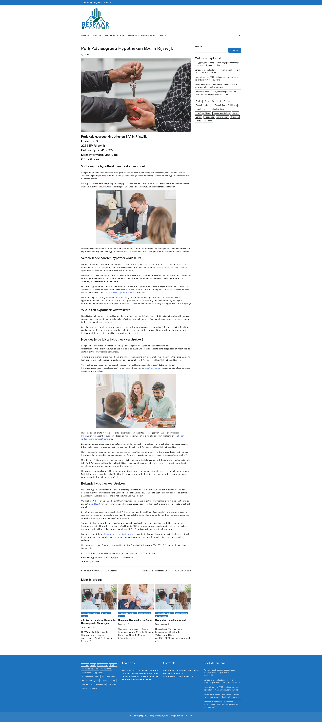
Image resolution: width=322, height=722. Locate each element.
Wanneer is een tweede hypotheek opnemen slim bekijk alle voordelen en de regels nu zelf (221, 704)
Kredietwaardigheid (221, 113)
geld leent (95, 504)
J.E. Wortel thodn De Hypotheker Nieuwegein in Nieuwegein (98, 622)
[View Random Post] (234, 35)
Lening (198, 117)
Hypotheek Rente (203, 113)
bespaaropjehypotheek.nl (162, 715)
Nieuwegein (106, 613)
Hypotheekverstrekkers (141, 35)
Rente (198, 121)
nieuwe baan (222, 117)
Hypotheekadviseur (216, 109)
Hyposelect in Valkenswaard (170, 620)
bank (106, 275)
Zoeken (198, 46)
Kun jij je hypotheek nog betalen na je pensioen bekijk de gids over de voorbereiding (219, 673)
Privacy (188, 715)
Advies (199, 101)
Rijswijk (116, 557)
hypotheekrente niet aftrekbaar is (119, 534)
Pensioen (235, 117)
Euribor (227, 101)
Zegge (121, 616)
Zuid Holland (127, 557)
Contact (164, 35)
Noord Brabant (144, 613)
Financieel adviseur (204, 105)
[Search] (239, 35)
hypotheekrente (152, 368)
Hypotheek (94, 561)
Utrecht (84, 616)
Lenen (235, 113)
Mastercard (209, 117)
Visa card (208, 121)
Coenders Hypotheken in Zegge (135, 620)
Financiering (220, 105)
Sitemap (179, 715)
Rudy (86, 54)
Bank (207, 101)
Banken (97, 35)
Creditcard (216, 101)
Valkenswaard (161, 616)
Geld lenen (232, 105)
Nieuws (85, 35)
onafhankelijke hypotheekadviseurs (120, 292)
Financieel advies (114, 35)
